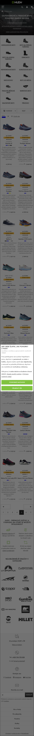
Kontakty (17, 728)
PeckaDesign (25, 733)
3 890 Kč (4, 404)
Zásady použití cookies (14, 374)
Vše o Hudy (17, 709)
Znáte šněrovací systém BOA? (17, 23)
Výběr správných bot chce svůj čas (17, 32)
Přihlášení (27, 7)
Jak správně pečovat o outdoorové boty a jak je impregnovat (17, 27)
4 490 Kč (4, 257)
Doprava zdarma (7, 534)
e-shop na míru (16, 733)
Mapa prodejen (17, 645)
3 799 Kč (21, 164)
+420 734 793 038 (18, 657)
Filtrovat (9, 110)
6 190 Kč (4, 499)
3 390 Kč (21, 306)
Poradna (17, 719)
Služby (17, 723)
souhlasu (6, 701)
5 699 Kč (4, 451)
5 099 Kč (21, 404)
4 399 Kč (21, 451)
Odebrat (8, 116)
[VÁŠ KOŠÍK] (31, 7)
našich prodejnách (8, 551)
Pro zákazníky (17, 714)
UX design (8, 733)
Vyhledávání (22, 7)
